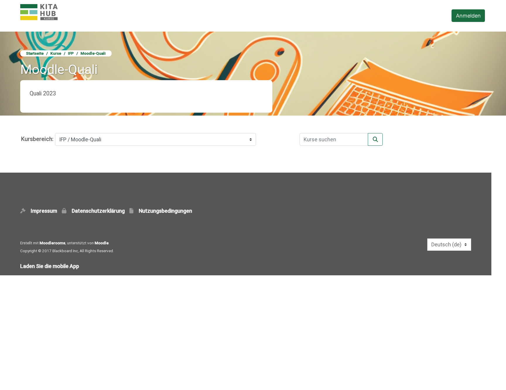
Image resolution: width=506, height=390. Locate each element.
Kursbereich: (37, 139)
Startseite (35, 53)
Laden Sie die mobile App (49, 266)
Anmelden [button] (468, 16)
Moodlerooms (52, 242)
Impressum (46, 211)
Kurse (55, 53)
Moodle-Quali (93, 53)
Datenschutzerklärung (100, 211)
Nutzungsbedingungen (165, 211)
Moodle (102, 242)
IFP (71, 53)
